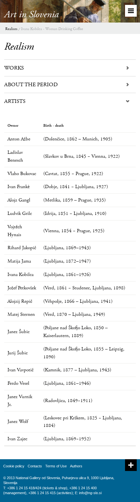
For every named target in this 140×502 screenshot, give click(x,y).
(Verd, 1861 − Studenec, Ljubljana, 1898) (84, 288)
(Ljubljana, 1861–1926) (67, 274)
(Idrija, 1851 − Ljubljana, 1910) (74, 213)
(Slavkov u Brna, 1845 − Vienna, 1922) (81, 156)
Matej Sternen (21, 314)
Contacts (35, 466)
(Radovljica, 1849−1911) (67, 400)
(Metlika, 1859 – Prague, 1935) (74, 200)
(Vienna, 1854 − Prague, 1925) (74, 231)
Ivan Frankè (18, 187)
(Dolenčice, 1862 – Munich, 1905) (77, 139)
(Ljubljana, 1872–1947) (67, 261)
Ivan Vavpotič (20, 370)
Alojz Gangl (18, 200)
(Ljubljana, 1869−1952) (67, 439)
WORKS (14, 68)
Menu (131, 11)
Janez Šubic (18, 332)
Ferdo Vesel (18, 383)
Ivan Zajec (17, 439)
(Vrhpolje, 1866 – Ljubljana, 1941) (78, 301)
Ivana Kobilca (20, 274)
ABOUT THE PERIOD (31, 84)
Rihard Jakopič (21, 248)
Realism (11, 28)
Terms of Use (56, 466)
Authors (76, 466)
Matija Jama (19, 261)
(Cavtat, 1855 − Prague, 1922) (73, 173)
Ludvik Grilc (19, 213)
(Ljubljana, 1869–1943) (67, 248)
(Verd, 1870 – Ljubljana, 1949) (74, 314)
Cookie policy (13, 466)
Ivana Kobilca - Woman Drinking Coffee (52, 28)
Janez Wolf (17, 421)
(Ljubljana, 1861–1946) (67, 383)
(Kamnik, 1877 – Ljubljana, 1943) (77, 370)
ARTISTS (14, 101)
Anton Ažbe (18, 139)
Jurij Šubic (17, 353)
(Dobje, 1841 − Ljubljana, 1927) (75, 187)
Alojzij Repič (19, 301)
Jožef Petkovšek (21, 288)
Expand (131, 465)
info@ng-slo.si (90, 493)
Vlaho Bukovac (21, 173)
